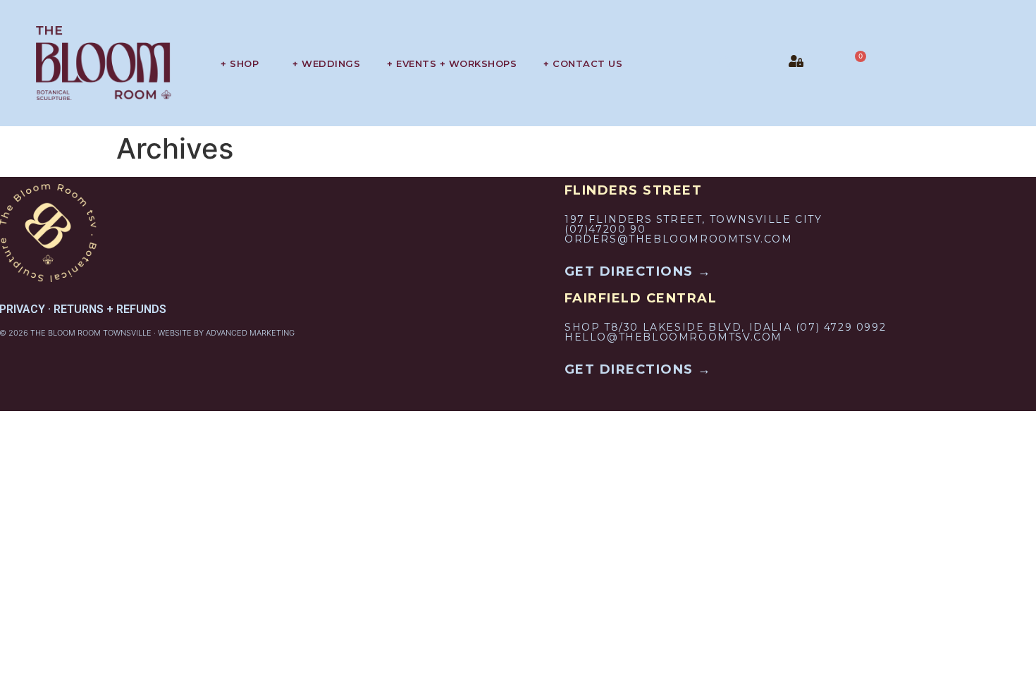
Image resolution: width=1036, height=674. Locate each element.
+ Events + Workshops (452, 63)
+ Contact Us (582, 63)
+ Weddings (326, 63)
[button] (726, 63)
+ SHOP (240, 63)
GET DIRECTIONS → (638, 271)
